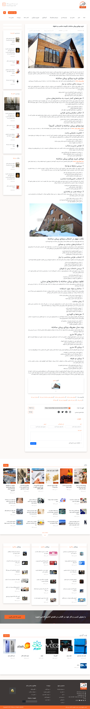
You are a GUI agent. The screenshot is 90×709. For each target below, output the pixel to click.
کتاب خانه (26, 17)
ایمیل (45, 424)
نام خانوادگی (61, 424)
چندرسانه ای (64, 17)
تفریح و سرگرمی (35, 17)
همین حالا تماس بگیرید (15, 617)
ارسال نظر (33, 443)
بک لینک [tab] (6, 635)
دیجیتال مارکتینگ (54, 17)
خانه (84, 17)
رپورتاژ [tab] (5, 465)
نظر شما (80, 430)
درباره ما (19, 17)
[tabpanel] (56, 386)
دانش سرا (72, 17)
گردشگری (44, 17)
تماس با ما (11, 17)
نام (81, 424)
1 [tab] (56, 391)
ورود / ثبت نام (12, 12)
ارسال (24, 701)
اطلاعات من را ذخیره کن (74, 443)
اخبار (79, 17)
